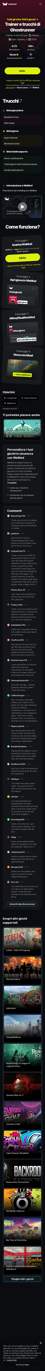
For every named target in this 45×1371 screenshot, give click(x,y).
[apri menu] (40, 4)
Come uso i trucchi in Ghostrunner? (19, 489)
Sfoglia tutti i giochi (22, 1279)
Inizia (22, 70)
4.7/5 (14, 46)
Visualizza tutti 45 (10, 409)
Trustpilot (12, 482)
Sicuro (13, 54)
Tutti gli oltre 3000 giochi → (22, 19)
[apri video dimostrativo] (22, 207)
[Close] (40, 1343)
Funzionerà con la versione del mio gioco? (22, 496)
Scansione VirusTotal (14, 58)
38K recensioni (14, 50)
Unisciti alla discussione (22, 904)
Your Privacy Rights (22, 1365)
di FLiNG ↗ (31, 58)
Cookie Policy (12, 1360)
